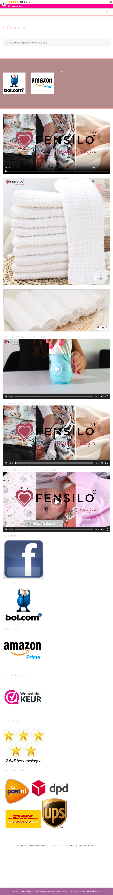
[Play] (6, 396)
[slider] (54, 396)
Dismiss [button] (97, 891)
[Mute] (102, 396)
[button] (56, 369)
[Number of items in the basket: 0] (61, 71)
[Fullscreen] (106, 396)
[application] (56, 369)
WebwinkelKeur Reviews (58, 846)
